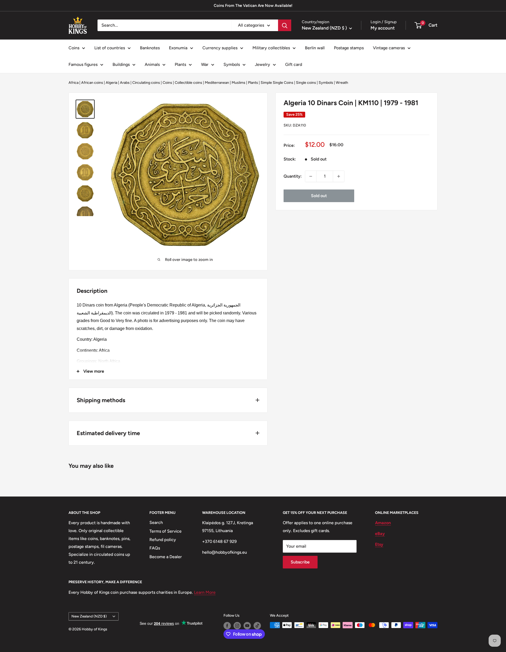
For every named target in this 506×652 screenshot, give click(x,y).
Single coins (306, 82)
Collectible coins (188, 82)
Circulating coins (146, 82)
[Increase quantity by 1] (338, 176)
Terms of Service (165, 531)
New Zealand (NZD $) (89, 616)
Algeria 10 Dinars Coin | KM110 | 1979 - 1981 (351, 103)
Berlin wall (315, 47)
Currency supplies (219, 47)
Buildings (121, 64)
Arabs (125, 82)
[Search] (284, 25)
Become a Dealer (165, 556)
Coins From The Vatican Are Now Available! (253, 5)
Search (156, 522)
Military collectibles (271, 47)
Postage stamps (349, 47)
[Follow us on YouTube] (247, 625)
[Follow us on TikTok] (257, 625)
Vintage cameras (389, 47)
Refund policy (162, 539)
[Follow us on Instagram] (237, 625)
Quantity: (293, 176)
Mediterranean (217, 82)
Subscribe (300, 562)
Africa (74, 82)
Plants (180, 64)
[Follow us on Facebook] (227, 625)
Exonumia (178, 47)
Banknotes (150, 47)
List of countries (109, 47)
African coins (92, 82)
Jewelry (262, 64)
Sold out (319, 195)
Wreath (342, 82)
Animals (152, 64)
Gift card (293, 64)
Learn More (205, 592)
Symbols (231, 64)
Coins (74, 47)
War (204, 64)
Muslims (238, 82)
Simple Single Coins (277, 82)
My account (383, 28)
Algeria (111, 82)
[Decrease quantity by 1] (310, 176)
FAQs (154, 548)
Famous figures (83, 64)
